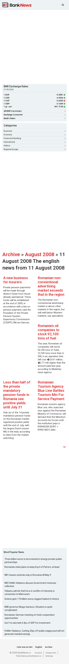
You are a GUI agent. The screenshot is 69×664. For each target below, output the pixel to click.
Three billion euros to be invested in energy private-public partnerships (33, 560)
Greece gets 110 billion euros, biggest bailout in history (31, 599)
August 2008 (39, 254)
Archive (11, 254)
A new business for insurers (15, 280)
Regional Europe (11, 149)
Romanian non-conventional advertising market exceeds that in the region (51, 286)
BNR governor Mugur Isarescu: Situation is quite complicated (28, 608)
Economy (8, 135)
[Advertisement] (34, 46)
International (9, 142)
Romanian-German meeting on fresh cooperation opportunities (29, 616)
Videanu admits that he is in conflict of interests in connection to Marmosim (29, 592)
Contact (38, 653)
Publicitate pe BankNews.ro (28, 656)
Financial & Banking (12, 138)
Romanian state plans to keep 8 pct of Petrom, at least (32, 567)
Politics (7, 146)
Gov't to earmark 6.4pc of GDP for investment (27, 623)
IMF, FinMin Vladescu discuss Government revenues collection (30, 584)
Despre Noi (51, 653)
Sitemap (49, 656)
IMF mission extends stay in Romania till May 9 (27, 575)
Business (8, 131)
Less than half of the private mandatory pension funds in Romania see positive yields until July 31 (16, 394)
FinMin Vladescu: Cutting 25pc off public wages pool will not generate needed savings (34, 632)
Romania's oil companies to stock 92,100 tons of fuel (48, 332)
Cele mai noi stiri (24, 647)
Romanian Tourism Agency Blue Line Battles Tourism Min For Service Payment (51, 390)
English (38, 647)
